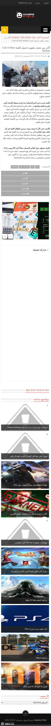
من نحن (38, 3)
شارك (23, 183)
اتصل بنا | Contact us (25, 3)
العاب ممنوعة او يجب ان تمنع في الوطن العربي (29, 514)
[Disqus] (25, 283)
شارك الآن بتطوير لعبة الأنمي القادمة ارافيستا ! (29, 571)
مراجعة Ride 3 (41, 658)
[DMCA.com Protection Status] (7, 724)
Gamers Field (40, 720)
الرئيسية (46, 3)
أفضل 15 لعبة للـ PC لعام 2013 (35, 687)
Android (15, 37)
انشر (24, 178)
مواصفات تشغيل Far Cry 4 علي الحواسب (30, 543)
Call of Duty (25, 37)
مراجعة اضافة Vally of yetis (36, 600)
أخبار (39, 37)
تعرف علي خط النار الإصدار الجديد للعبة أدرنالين (28, 456)
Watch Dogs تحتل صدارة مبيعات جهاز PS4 (30, 485)
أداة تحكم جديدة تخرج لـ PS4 (36, 629)
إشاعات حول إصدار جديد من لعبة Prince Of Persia (27, 427)
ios (33, 37)
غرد (23, 173)
